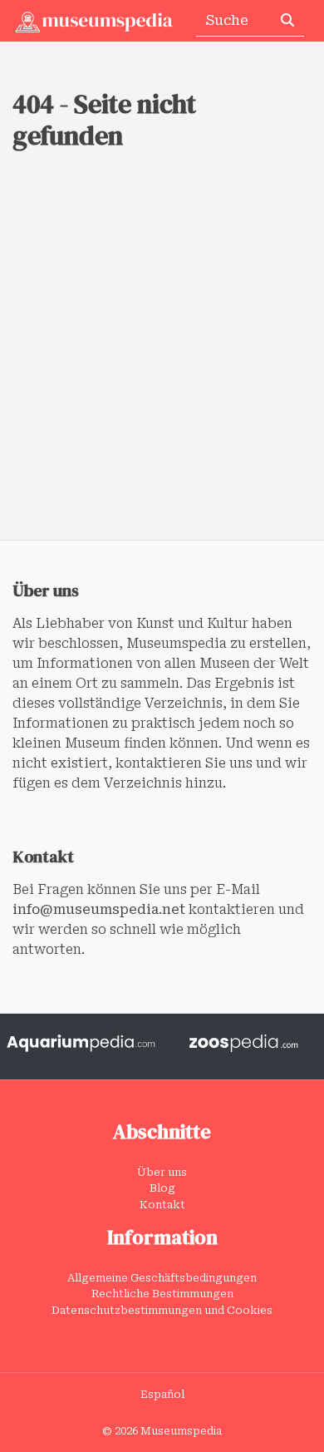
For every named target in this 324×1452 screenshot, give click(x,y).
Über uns (162, 1172)
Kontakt (162, 1204)
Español (162, 1394)
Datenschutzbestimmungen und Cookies (162, 1310)
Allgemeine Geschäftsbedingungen (162, 1278)
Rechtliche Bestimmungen (162, 1293)
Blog (162, 1188)
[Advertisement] (162, 369)
